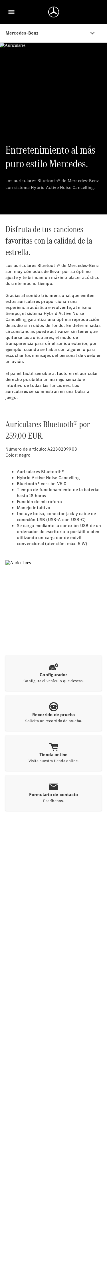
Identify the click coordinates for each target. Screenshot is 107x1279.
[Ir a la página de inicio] (53, 12)
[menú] (11, 12)
